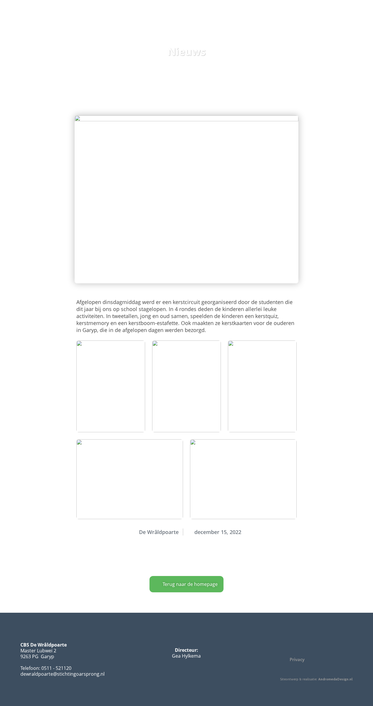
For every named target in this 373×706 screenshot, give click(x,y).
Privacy (297, 659)
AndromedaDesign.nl (335, 679)
